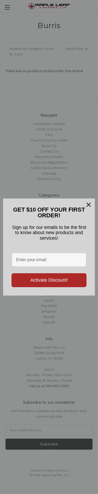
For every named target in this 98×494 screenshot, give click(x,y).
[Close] (88, 204)
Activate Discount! (49, 280)
